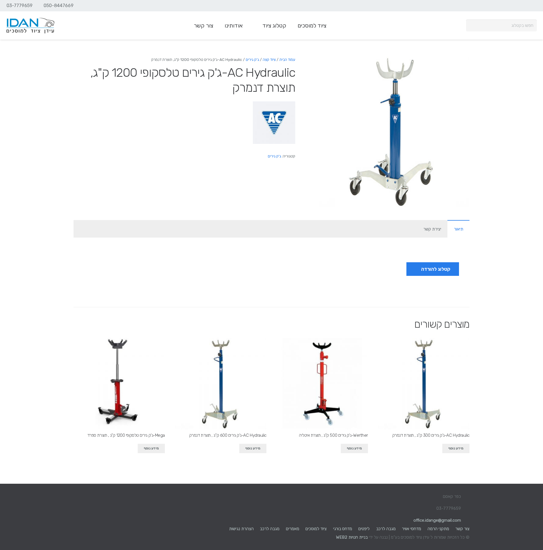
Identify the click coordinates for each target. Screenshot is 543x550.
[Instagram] (511, 6)
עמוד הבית (287, 59)
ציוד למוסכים (316, 528)
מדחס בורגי (342, 528)
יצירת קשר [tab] (432, 229)
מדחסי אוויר (411, 528)
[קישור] (30, 25)
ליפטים (364, 528)
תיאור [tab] (458, 229)
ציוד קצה (269, 59)
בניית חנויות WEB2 (352, 537)
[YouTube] (521, 6)
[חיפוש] (471, 25)
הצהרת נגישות (241, 528)
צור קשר (462, 528)
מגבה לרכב (386, 528)
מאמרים (292, 528)
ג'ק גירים (252, 59)
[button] (327, 65)
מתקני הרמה (438, 528)
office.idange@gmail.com (437, 520)
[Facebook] (532, 6)
